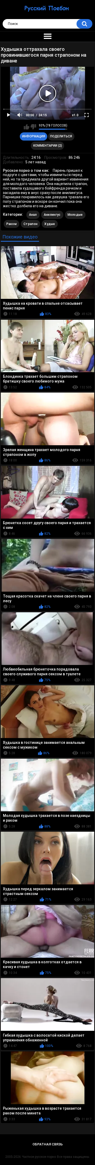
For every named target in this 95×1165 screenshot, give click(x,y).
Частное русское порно (39, 1157)
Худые (49, 224)
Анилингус (52, 215)
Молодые (75, 215)
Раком (11, 224)
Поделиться (61, 136)
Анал (33, 215)
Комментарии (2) (47, 145)
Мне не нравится (33, 126)
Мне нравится (26, 126)
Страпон (30, 224)
